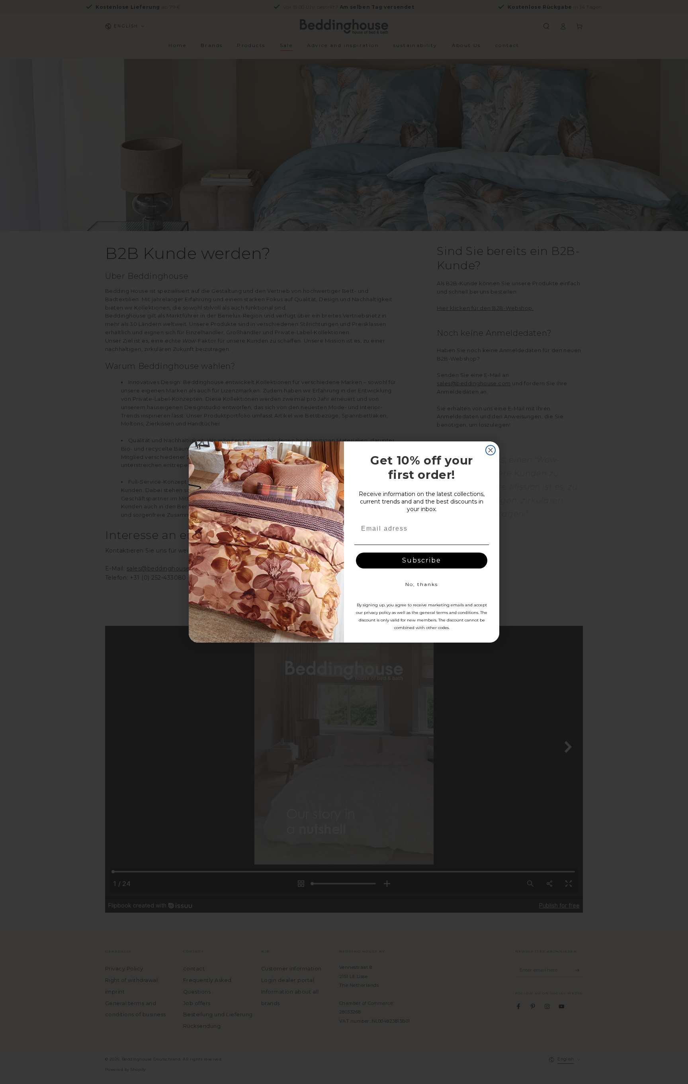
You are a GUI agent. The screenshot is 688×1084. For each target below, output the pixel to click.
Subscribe (421, 560)
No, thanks (421, 584)
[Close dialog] (490, 450)
